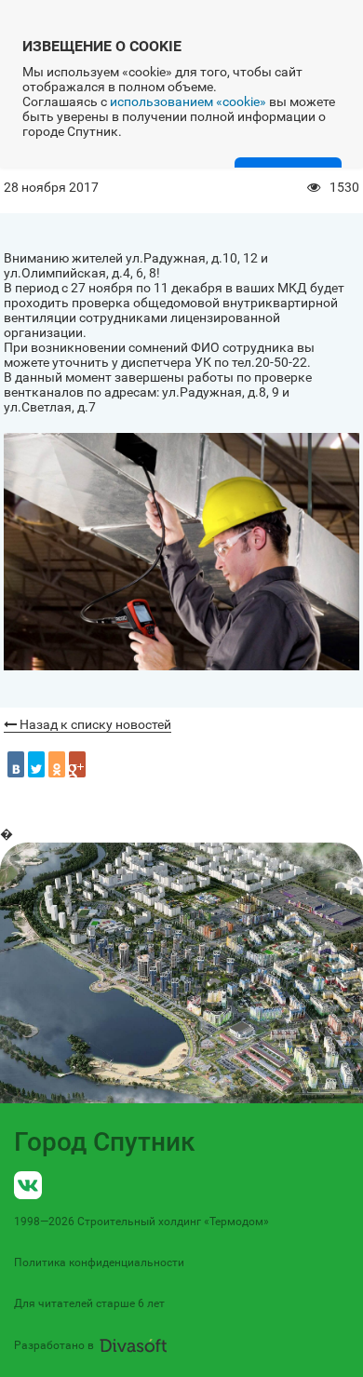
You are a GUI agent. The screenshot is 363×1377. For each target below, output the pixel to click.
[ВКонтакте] (15, 764)
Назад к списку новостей (94, 724)
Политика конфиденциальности (99, 1262)
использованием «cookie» (188, 101)
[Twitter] (36, 764)
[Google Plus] (77, 764)
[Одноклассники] (56, 764)
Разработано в (54, 1345)
